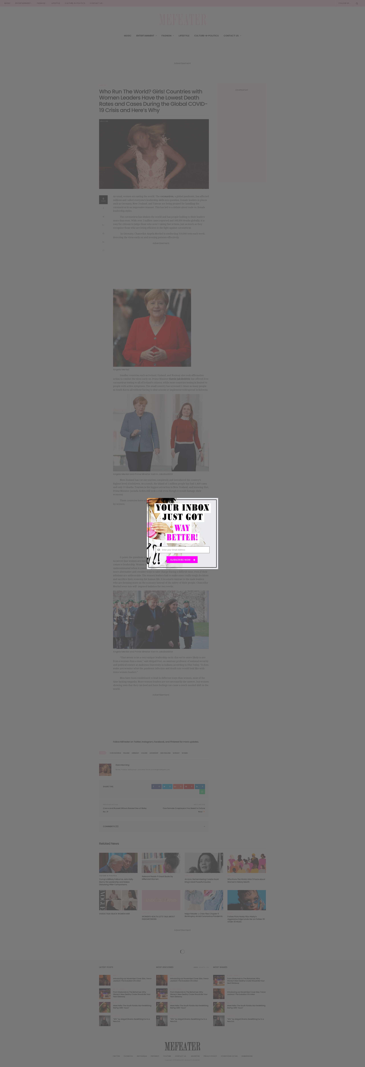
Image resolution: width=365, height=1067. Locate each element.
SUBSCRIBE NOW (180, 559)
